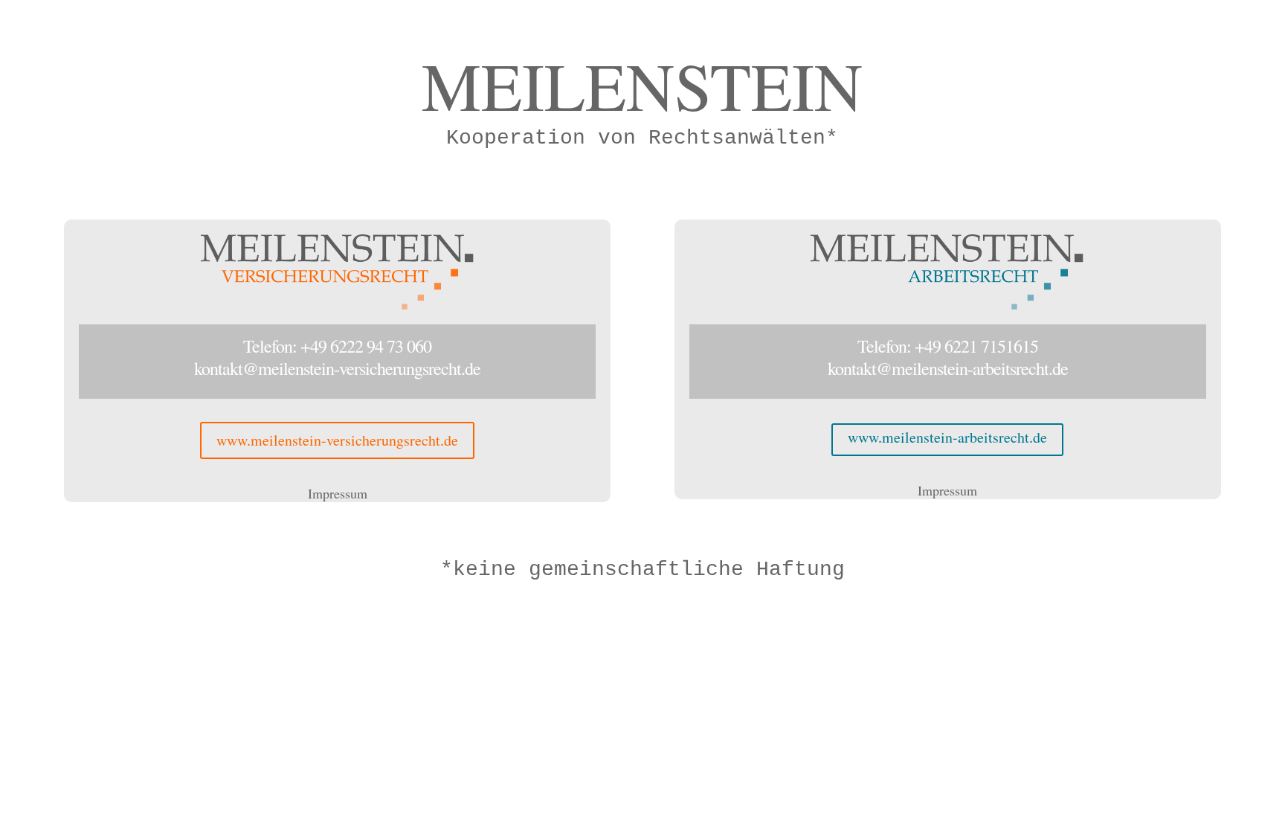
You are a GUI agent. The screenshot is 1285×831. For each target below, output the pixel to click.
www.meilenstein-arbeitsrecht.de (947, 437)
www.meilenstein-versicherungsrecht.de (337, 440)
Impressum (337, 493)
